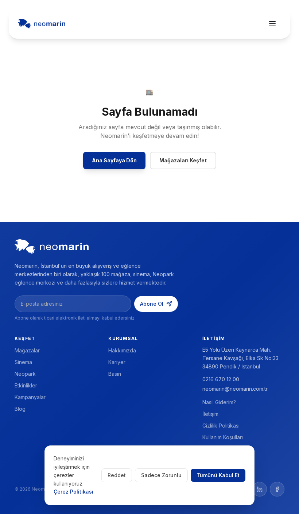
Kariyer (116, 362)
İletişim (210, 414)
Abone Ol (151, 304)
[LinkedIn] (259, 489)
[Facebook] (277, 489)
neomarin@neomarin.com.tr (235, 389)
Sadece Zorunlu (161, 475)
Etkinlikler (26, 385)
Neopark (25, 374)
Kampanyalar (30, 397)
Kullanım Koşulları (222, 437)
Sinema (23, 362)
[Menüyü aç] (272, 23)
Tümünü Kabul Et (218, 475)
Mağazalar (27, 350)
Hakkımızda (122, 350)
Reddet (117, 475)
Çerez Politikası (73, 491)
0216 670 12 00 (220, 379)
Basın (114, 374)
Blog (20, 409)
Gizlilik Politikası (221, 425)
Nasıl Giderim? (219, 402)
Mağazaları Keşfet (183, 160)
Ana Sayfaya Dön (114, 160)
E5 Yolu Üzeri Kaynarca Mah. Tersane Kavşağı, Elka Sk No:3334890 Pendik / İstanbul (240, 358)
